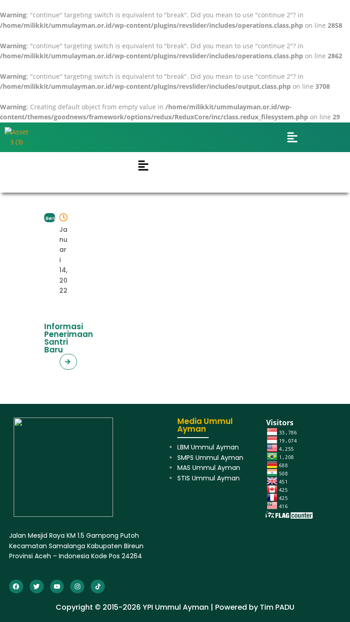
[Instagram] (77, 587)
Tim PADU (277, 607)
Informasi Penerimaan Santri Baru (68, 338)
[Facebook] (16, 587)
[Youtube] (57, 587)
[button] (49, 217)
